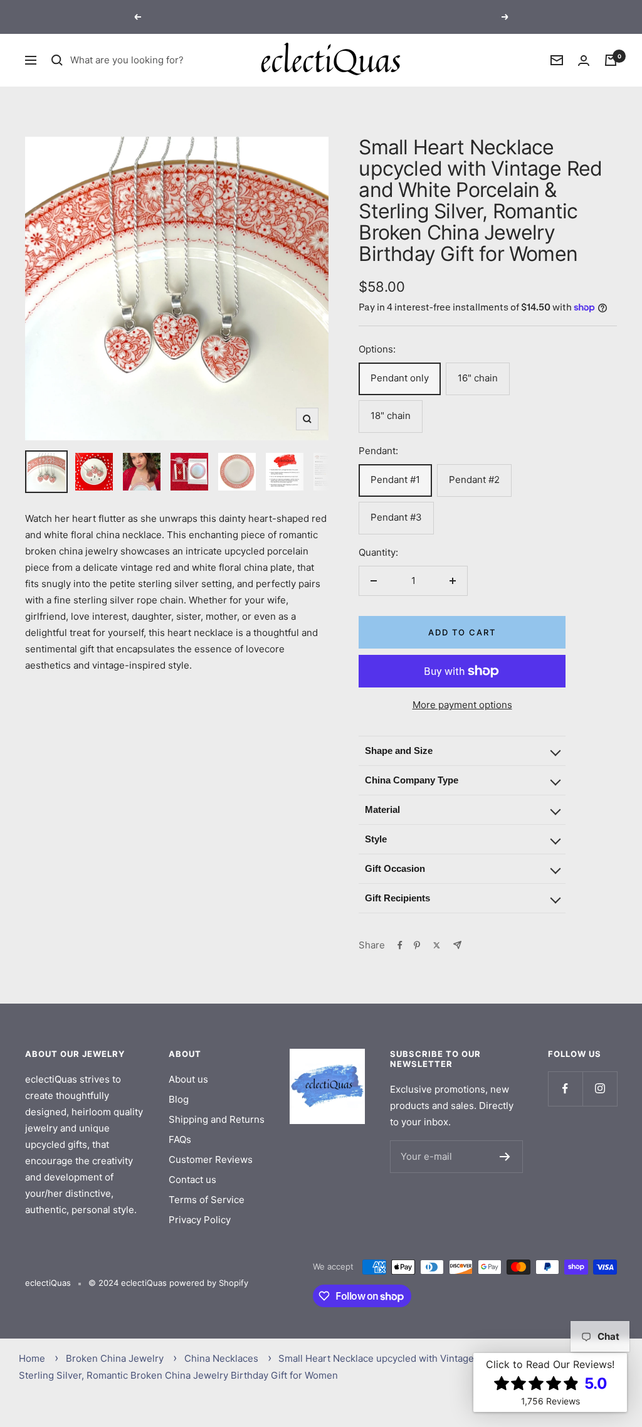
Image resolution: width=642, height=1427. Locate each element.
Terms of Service (207, 1200)
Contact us (192, 1180)
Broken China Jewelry (115, 1358)
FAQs (180, 1139)
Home (32, 1358)
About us (188, 1079)
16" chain (478, 378)
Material (382, 809)
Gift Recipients (397, 898)
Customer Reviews (211, 1159)
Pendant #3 (396, 517)
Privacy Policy (200, 1220)
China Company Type (411, 780)
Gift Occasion (395, 868)
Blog (179, 1099)
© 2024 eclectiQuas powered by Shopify (168, 1283)
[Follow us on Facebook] (565, 1088)
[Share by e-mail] (457, 945)
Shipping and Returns (217, 1119)
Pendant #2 (474, 479)
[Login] (583, 60)
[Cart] (610, 60)
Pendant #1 (395, 479)
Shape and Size (399, 750)
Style (376, 839)
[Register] (505, 1156)
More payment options (462, 705)
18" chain (391, 416)
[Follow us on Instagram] (599, 1088)
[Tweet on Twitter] (436, 945)
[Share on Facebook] (400, 945)
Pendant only (400, 378)
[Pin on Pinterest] (417, 945)
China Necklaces (221, 1358)
